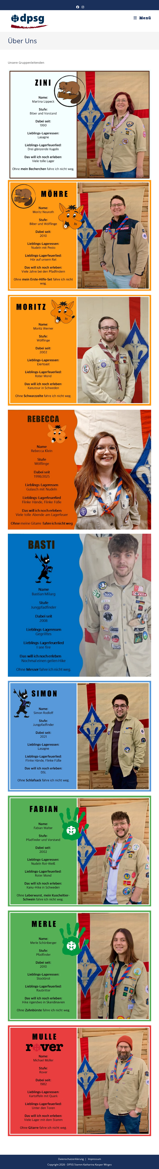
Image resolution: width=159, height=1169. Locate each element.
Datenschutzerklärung (71, 1159)
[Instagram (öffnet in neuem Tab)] (82, 7)
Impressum (94, 1159)
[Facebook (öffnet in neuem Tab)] (77, 7)
